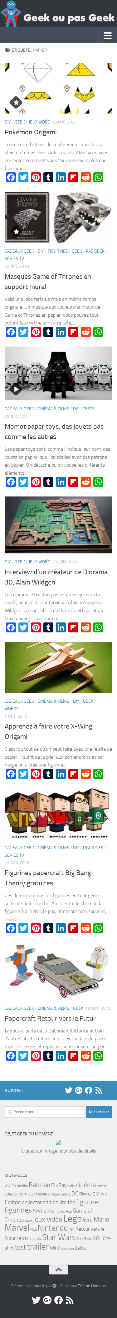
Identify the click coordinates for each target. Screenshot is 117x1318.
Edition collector (23, 1202)
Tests (89, 409)
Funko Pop (64, 1211)
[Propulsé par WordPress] (54, 1286)
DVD (103, 1194)
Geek (20, 122)
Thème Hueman (92, 1285)
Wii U (55, 1248)
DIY (8, 122)
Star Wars (59, 1237)
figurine (87, 1202)
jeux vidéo (47, 1219)
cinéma (86, 1185)
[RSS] (98, 1090)
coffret (102, 1186)
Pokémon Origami (31, 132)
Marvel (17, 1228)
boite (71, 1186)
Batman (39, 1185)
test (20, 1247)
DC (74, 1193)
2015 (10, 1185)
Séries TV (14, 258)
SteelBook (84, 1239)
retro (22, 1238)
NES (33, 1229)
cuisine (66, 1194)
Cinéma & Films (53, 409)
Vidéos (12, 708)
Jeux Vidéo (39, 122)
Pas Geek (95, 251)
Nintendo (53, 1227)
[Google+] (78, 1090)
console (40, 1194)
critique (54, 1194)
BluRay (58, 1185)
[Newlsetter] (108, 1090)
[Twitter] (68, 1090)
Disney (85, 1194)
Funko (48, 1211)
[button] (58, 88)
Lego (72, 1218)
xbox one (67, 1248)
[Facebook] (88, 1090)
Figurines (58, 251)
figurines (18, 1209)
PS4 (72, 1229)
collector (11, 1194)
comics (26, 1194)
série (99, 1237)
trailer (38, 1246)
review (35, 1238)
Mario (101, 1219)
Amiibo (22, 1186)
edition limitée (59, 1202)
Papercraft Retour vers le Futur (50, 1018)
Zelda (80, 1248)
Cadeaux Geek (19, 251)
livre (88, 1219)
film (36, 1211)
